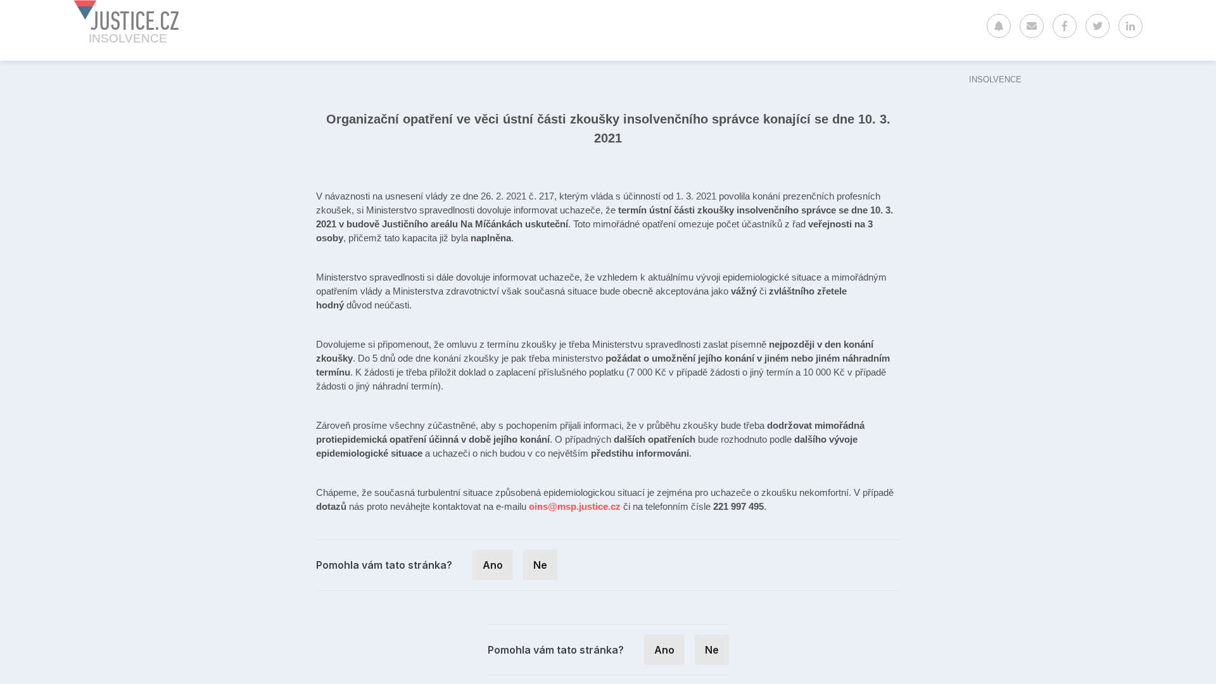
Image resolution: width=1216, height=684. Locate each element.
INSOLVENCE (995, 79)
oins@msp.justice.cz (575, 506)
